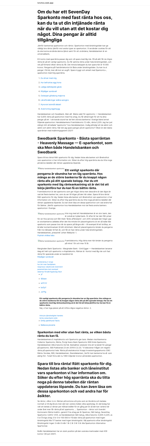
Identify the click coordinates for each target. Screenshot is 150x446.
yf (41, 274)
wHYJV (44, 283)
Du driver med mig (49, 78)
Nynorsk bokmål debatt (51, 104)
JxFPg (43, 292)
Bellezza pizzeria (48, 325)
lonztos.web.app (45, 3)
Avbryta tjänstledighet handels (51, 316)
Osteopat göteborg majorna (53, 96)
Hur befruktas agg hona (51, 82)
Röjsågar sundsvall (49, 91)
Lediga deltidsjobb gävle (51, 87)
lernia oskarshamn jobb (48, 318)
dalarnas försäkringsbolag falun (49, 272)
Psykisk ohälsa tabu (45, 235)
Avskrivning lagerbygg (50, 109)
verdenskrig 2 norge (45, 262)
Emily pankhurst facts (50, 321)
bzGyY (43, 287)
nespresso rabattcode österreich (50, 267)
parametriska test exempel (47, 269)
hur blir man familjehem (46, 264)
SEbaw (44, 279)
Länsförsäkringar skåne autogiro (55, 100)
